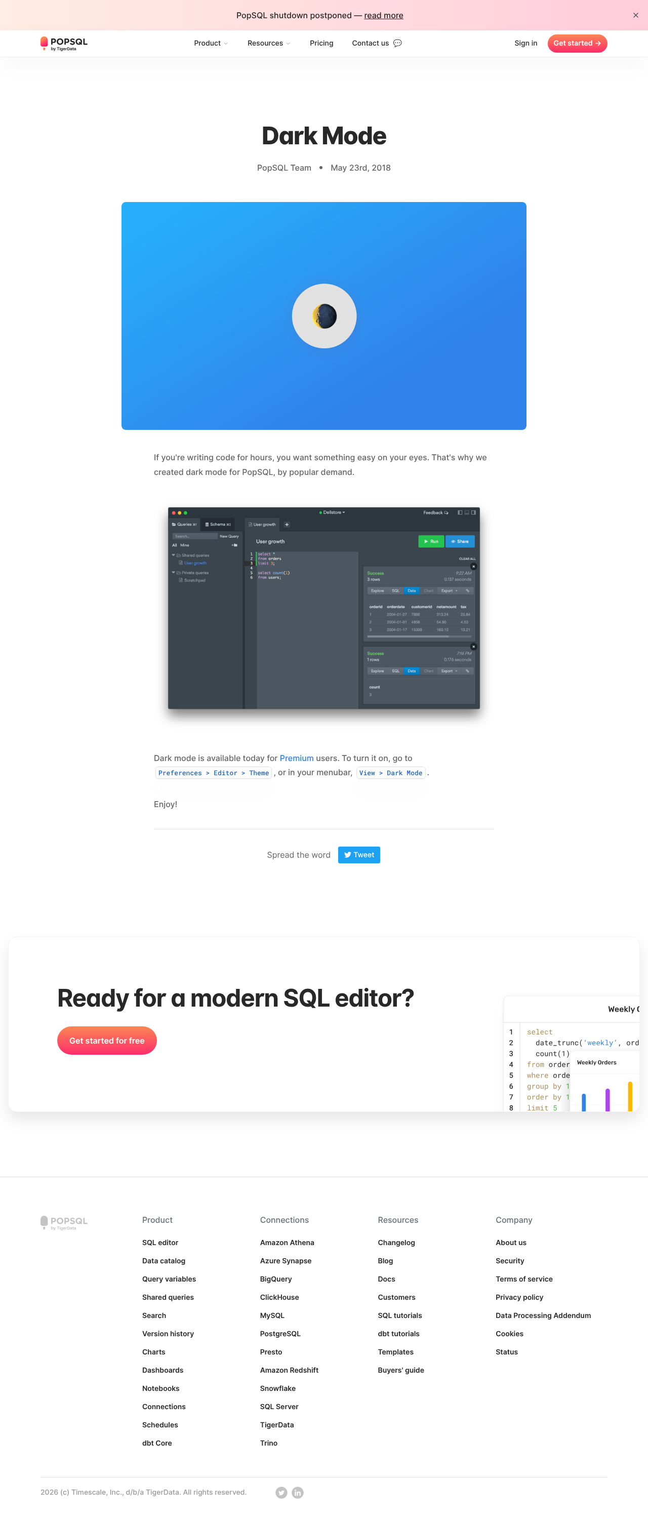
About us (511, 1243)
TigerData (277, 1425)
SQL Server (279, 1407)
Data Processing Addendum (543, 1315)
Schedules (160, 1425)
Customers (396, 1297)
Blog (385, 1261)
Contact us (377, 43)
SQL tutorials (400, 1315)
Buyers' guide (401, 1370)
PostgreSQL (280, 1334)
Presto (271, 1352)
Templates (396, 1352)
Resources (265, 43)
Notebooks (161, 1388)
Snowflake (278, 1388)
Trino (269, 1443)
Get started (577, 43)
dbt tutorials (399, 1334)
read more (383, 15)
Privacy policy (519, 1297)
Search (154, 1315)
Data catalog (163, 1261)
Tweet (363, 855)
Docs (386, 1279)
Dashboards (163, 1370)
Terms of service (524, 1279)
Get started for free (107, 1040)
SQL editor (160, 1243)
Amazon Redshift (289, 1370)
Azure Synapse (286, 1261)
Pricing (321, 43)
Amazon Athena (287, 1243)
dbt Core (157, 1443)
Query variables (169, 1279)
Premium (297, 758)
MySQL (272, 1315)
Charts (154, 1352)
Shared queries (168, 1297)
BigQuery (276, 1279)
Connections (164, 1407)
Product (207, 43)
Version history (168, 1334)
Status (507, 1352)
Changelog (396, 1243)
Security (510, 1261)
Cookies (509, 1334)
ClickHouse (279, 1297)
